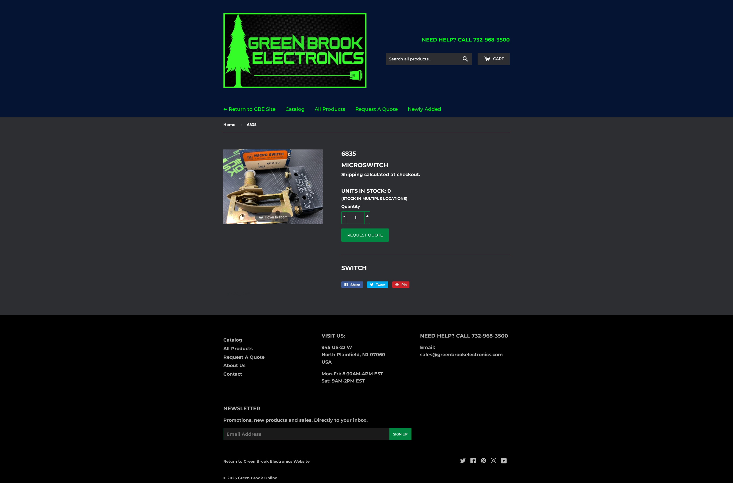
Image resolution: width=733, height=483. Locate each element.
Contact (232, 374)
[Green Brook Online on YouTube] (504, 461)
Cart (498, 58)
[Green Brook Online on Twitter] (463, 461)
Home (229, 124)
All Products (330, 109)
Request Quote (365, 235)
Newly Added (424, 109)
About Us (234, 365)
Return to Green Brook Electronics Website (266, 461)
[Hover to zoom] (273, 186)
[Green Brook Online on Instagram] (493, 461)
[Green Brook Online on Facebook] (473, 461)
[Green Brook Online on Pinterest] (483, 461)
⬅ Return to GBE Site (249, 109)
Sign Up (400, 434)
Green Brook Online (257, 478)
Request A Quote (376, 109)
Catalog (295, 109)
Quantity (350, 206)
